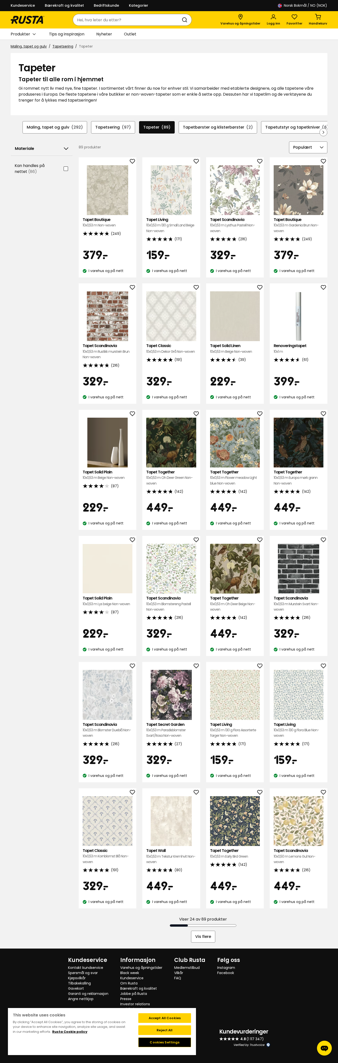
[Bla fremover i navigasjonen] (323, 132)
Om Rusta (129, 983)
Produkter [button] (20, 34)
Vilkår (178, 972)
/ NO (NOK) (305, 5)
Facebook (225, 972)
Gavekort (76, 988)
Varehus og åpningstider (141, 967)
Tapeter (156, 127)
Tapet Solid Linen (231, 348)
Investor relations (135, 1004)
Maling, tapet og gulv (29, 46)
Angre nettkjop (81, 998)
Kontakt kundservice (85, 967)
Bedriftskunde (106, 5)
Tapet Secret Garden (166, 730)
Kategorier (138, 5)
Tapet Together (169, 477)
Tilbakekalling (79, 983)
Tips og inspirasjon (66, 34)
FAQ (177, 978)
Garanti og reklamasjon (88, 993)
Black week (129, 972)
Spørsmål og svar (83, 972)
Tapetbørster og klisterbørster (218, 127)
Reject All (164, 1030)
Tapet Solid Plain (103, 474)
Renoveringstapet (290, 348)
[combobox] (127, 20)
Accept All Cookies (165, 1018)
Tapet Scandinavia (232, 225)
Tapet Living (170, 225)
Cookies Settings (164, 1042)
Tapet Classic (170, 348)
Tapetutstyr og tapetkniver (297, 127)
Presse (125, 998)
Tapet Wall (170, 856)
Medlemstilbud (187, 967)
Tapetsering (62, 46)
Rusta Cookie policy (69, 1031)
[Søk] (186, 20)
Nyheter (104, 34)
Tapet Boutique (99, 222)
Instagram (226, 967)
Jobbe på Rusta (133, 993)
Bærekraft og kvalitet (64, 5)
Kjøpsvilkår (77, 978)
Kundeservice (23, 5)
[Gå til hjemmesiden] (27, 20)
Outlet (130, 34)
